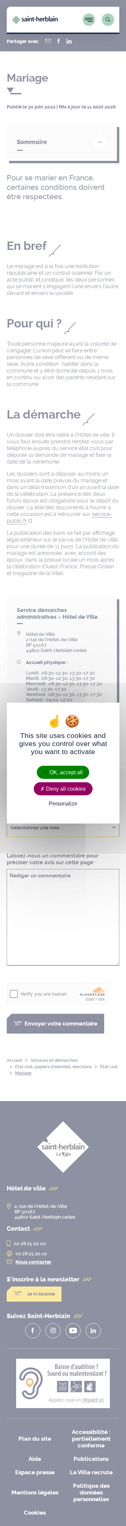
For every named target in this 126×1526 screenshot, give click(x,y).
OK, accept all (65, 772)
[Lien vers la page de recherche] (108, 19)
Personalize (63, 803)
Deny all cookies (65, 788)
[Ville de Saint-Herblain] (35, 22)
